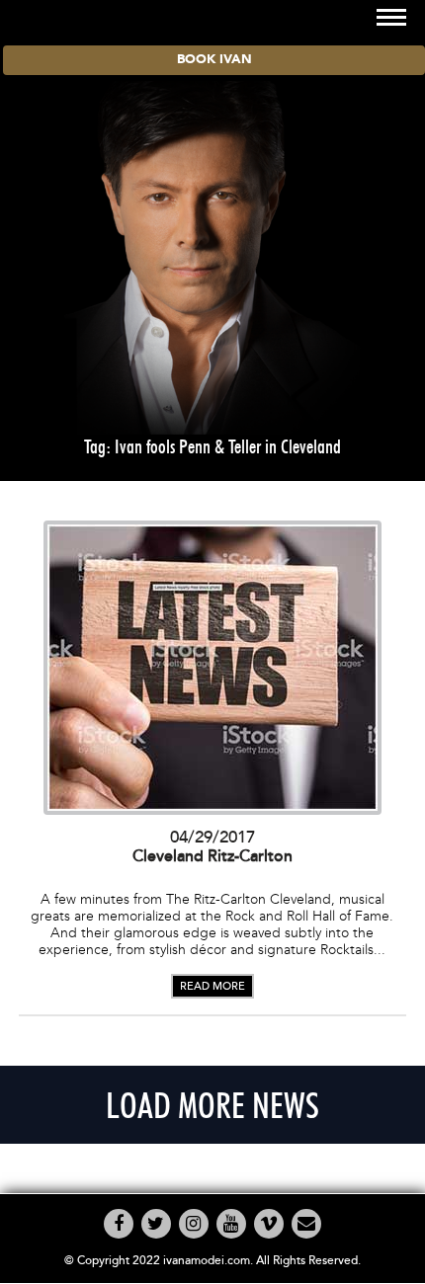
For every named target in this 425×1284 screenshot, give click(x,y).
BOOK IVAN (214, 59)
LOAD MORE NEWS (212, 1104)
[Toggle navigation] (391, 17)
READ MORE (212, 986)
